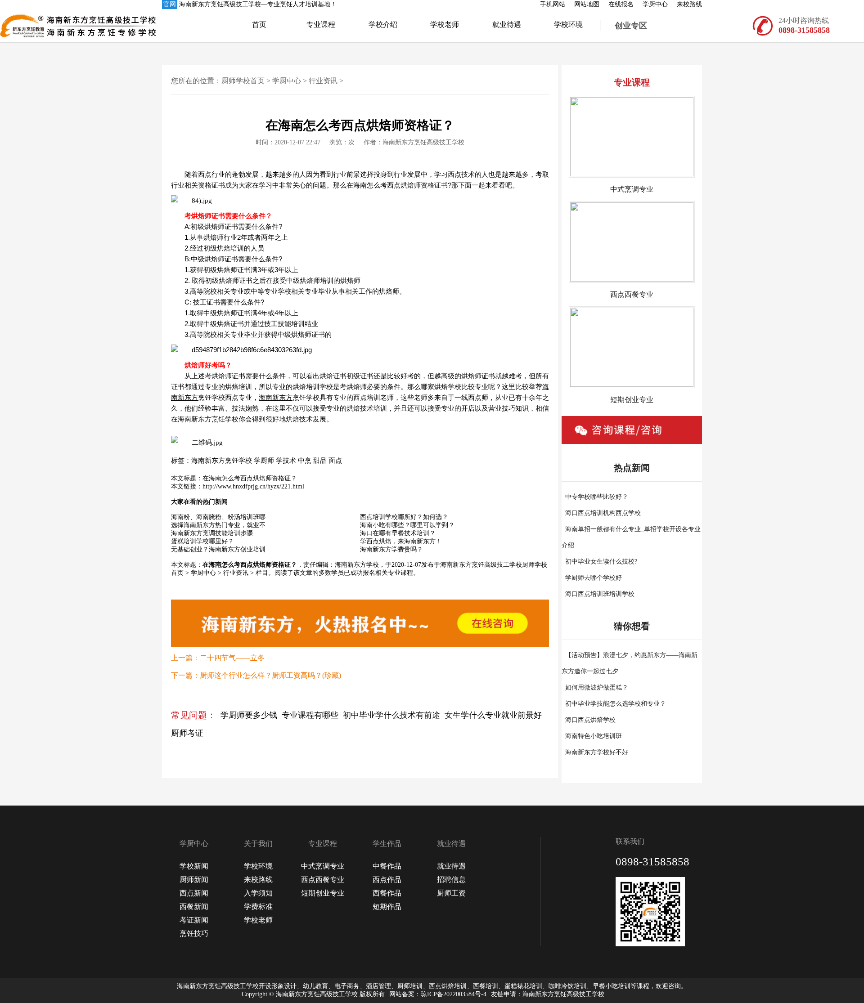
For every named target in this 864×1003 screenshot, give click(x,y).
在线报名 (621, 4)
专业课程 (320, 24)
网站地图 (586, 4)
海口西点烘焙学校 (590, 719)
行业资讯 (323, 81)
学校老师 (444, 24)
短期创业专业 (322, 893)
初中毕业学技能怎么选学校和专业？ (615, 703)
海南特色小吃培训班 (593, 736)
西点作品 (387, 879)
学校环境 (568, 24)
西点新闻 (194, 893)
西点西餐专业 (322, 879)
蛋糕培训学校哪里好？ (202, 541)
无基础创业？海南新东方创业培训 (218, 549)
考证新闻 (194, 920)
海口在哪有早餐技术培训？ (398, 533)
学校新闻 (194, 866)
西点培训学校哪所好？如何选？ (404, 517)
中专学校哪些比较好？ (596, 496)
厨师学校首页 (243, 81)
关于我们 (258, 843)
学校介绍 (383, 24)
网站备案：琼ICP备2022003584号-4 (437, 994)
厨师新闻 (194, 879)
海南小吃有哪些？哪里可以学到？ (407, 525)
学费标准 (258, 906)
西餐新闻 (194, 906)
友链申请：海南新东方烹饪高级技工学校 (547, 994)
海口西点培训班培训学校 (599, 594)
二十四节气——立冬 (232, 658)
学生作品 (387, 843)
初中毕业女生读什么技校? (601, 561)
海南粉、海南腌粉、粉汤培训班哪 (218, 517)
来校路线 (689, 4)
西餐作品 (387, 893)
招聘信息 (451, 879)
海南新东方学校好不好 (596, 752)
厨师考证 (187, 733)
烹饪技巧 (194, 933)
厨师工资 (451, 893)
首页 (259, 24)
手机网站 (552, 4)
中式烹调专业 (322, 866)
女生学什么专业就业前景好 (493, 715)
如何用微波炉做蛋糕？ (596, 687)
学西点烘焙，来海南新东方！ (401, 541)
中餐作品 (387, 866)
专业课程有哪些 (310, 715)
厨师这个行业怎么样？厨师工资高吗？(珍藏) (270, 675)
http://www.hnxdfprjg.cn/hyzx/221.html (253, 486)
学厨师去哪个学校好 (593, 577)
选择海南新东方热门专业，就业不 (218, 525)
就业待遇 (506, 24)
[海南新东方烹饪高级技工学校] (40, 25)
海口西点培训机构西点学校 (603, 513)
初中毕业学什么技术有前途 (391, 715)
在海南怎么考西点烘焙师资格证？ (249, 478)
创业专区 (631, 25)
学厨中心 (655, 4)
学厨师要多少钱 (248, 715)
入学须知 (258, 893)
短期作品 (387, 906)
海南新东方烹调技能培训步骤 (212, 533)
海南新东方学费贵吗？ (391, 549)
